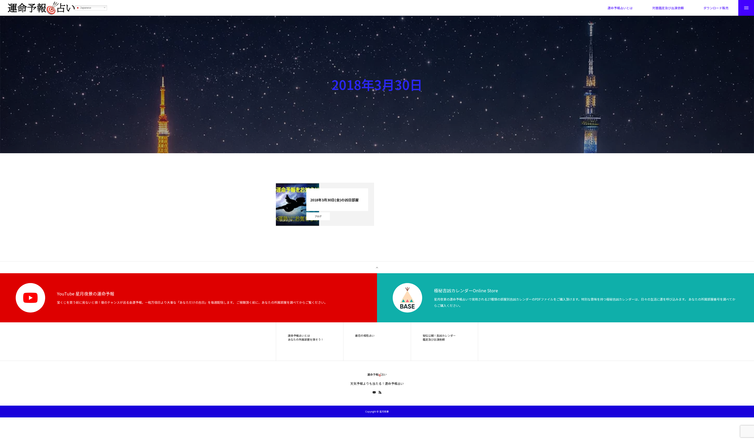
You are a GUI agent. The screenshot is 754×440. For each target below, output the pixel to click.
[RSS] (380, 392)
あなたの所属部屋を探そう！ (306, 339)
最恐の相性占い (364, 335)
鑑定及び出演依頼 (434, 339)
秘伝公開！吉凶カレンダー (439, 335)
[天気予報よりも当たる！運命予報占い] (41, 8)
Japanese (85, 7)
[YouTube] (374, 392)
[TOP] (377, 267)
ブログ (318, 216)
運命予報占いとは (299, 335)
